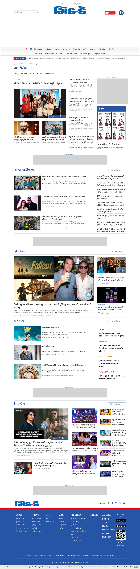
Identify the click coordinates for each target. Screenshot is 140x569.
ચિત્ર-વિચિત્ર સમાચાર (22, 531)
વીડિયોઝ (93, 49)
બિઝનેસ (111, 49)
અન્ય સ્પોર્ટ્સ (50, 521)
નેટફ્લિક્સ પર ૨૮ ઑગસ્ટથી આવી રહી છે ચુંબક (38, 83)
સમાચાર (40, 49)
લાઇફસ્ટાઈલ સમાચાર (107, 372)
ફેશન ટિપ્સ (74, 537)
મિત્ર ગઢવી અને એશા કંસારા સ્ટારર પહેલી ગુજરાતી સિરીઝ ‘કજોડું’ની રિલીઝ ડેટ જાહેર (111, 225)
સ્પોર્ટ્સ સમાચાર (105, 357)
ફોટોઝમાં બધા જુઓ (117, 252)
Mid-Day (62, 4)
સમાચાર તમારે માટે (51, 53)
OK (136, 566)
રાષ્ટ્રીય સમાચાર (20, 525)
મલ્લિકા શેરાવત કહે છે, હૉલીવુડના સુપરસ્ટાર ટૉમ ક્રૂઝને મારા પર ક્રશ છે (81, 101)
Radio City (106, 537)
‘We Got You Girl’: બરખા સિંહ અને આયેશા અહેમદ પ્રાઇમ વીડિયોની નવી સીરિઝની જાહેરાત (80, 82)
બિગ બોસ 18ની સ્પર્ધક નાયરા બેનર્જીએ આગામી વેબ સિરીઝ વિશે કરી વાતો (83, 473)
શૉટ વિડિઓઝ (72, 53)
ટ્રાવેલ (73, 534)
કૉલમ (62, 53)
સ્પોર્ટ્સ (56, 49)
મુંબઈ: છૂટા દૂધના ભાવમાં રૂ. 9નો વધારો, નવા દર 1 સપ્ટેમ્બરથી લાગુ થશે (70, 58)
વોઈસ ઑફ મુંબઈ (85, 53)
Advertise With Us (40, 555)
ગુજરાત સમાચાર (20, 521)
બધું (16, 73)
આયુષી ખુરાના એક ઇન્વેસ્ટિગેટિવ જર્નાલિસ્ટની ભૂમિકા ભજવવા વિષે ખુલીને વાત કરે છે (118, 414)
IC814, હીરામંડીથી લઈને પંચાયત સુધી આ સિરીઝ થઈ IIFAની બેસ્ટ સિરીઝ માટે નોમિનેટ (111, 309)
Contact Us (86, 555)
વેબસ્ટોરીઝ (76, 49)
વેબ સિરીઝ (29, 64)
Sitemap (95, 555)
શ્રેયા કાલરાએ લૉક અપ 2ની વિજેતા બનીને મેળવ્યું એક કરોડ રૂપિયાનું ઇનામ (81, 139)
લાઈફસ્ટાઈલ (66, 49)
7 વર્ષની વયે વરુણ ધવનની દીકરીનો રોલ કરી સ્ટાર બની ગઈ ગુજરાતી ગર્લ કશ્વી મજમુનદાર (111, 280)
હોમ (15, 64)
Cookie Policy (128, 567)
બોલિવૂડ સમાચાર (36, 518)
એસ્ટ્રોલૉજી (75, 521)
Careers (51, 555)
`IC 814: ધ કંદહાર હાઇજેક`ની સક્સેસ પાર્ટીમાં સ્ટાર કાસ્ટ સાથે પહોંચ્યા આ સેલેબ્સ (85, 450)
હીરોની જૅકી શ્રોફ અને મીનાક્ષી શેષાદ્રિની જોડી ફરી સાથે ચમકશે (63, 197)
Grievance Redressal (107, 555)
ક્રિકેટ (48, 518)
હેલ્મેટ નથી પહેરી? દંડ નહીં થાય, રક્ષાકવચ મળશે (105, 58)
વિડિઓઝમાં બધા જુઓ (116, 404)
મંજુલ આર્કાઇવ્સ (99, 53)
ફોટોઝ (85, 49)
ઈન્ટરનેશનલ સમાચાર (22, 528)
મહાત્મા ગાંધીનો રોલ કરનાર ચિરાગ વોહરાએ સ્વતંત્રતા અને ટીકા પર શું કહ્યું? (118, 424)
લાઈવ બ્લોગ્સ (49, 73)
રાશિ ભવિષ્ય (102, 49)
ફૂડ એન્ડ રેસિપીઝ (76, 528)
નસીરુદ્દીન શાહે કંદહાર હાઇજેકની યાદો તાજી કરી (119, 463)
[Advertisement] (70, 31)
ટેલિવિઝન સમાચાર (37, 531)
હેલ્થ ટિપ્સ (74, 525)
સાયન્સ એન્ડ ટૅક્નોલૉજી (78, 531)
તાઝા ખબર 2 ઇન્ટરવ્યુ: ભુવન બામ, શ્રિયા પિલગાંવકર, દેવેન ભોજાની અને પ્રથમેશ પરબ (119, 445)
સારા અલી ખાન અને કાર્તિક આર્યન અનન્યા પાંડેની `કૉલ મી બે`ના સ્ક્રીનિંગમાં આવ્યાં (119, 456)
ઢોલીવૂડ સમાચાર (36, 521)
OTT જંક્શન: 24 (48, 346)
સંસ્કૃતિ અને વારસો (76, 541)
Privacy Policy (60, 555)
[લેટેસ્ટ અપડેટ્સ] (35, 49)
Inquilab (69, 4)
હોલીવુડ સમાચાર (36, 525)
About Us (29, 555)
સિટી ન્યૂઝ (38, 53)
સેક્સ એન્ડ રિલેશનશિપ (78, 518)
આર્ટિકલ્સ (23, 73)
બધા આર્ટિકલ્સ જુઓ (117, 170)
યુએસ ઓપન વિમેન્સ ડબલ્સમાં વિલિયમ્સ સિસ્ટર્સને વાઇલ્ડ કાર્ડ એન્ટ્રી (109, 363)
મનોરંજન (49, 49)
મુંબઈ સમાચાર (20, 518)
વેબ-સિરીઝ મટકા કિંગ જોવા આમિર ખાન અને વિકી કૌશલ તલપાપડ (64, 365)
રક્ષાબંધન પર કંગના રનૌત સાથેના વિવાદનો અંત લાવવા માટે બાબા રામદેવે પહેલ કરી (111, 348)
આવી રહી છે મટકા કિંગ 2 (50, 327)
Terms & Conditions (74, 555)
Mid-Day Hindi (76, 4)
